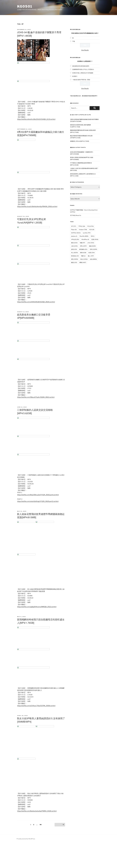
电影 (83, 256)
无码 (93, 249)
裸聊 (82, 262)
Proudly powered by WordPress (26, 839)
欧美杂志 (75, 256)
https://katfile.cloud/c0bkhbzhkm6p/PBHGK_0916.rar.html (37, 206)
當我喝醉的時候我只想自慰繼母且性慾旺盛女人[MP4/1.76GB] (41, 621)
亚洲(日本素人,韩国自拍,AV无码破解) (82, 73)
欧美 (92, 252)
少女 (90, 242)
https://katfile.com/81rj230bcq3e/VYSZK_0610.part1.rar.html (38, 495)
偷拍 (74, 242)
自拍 (93, 259)
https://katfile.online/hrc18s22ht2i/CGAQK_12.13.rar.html (36, 119)
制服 (82, 242)
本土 (74, 252)
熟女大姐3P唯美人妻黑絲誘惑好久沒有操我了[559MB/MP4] (41, 720)
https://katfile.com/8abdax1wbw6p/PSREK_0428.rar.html (37, 811)
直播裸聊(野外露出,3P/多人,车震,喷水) (83, 69)
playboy (74, 236)
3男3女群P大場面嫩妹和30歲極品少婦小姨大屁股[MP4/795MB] (40, 133)
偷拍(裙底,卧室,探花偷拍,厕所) (80, 66)
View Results (85, 50)
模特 (83, 252)
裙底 (74, 262)
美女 (84, 259)
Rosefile (84, 236)
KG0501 (24, 6)
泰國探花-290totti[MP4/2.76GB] (79, 141)
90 (41, 824)
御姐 (92, 246)
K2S (91, 229)
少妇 (74, 246)
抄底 (74, 249)
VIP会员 (75, 239)
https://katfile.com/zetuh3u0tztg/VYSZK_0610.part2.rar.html (37, 501)
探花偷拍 (83, 249)
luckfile (86, 233)
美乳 (74, 259)
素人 (91, 256)
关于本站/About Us (75, 215)
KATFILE (76, 233)
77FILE (81, 226)
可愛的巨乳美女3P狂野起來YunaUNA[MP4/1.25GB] (31, 220)
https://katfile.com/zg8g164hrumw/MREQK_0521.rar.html (36, 607)
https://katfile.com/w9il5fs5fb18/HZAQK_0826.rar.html (36, 302)
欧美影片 (74, 76)
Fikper (74, 229)
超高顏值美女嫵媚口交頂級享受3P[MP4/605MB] (33, 316)
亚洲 (94, 239)
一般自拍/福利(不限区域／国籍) (81, 79)
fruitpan (83, 229)
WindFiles (85, 239)
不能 (73, 41)
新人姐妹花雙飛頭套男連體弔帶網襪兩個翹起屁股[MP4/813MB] (41, 515)
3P (73, 226)
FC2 (90, 226)
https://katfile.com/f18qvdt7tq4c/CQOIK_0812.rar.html (35, 397)
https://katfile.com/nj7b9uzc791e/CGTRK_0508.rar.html (36, 706)
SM (92, 236)
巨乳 (83, 246)
